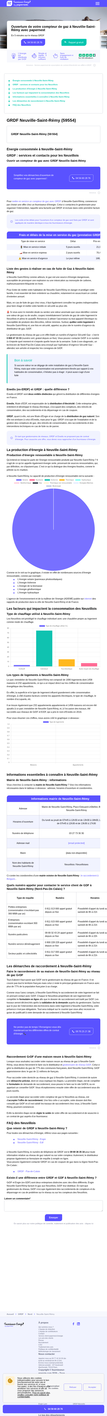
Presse (41, 1340)
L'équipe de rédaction (46, 1329)
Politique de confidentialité (48, 1349)
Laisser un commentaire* (17, 1198)
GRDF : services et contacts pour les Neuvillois (35, 84)
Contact (41, 1334)
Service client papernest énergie (50, 1336)
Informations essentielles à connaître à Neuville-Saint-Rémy (41, 97)
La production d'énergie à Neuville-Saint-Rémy (35, 89)
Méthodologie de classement (49, 1351)
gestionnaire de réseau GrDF (77, 1065)
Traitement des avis (45, 1347)
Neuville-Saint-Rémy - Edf (30, 1142)
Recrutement (43, 1343)
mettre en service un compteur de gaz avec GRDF (36, 201)
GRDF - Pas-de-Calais (29, 1171)
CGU (40, 1345)
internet (88, 599)
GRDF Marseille (79, 1404)
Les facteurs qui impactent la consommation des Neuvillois (41, 93)
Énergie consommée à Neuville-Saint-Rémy (33, 80)
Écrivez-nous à (50, 1363)
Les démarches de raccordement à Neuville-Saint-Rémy (39, 101)
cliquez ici (89, 1223)
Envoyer (53, 1217)
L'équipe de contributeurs (48, 1331)
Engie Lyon (42, 1404)
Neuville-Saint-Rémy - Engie (32, 1139)
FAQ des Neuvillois (22, 105)
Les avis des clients (45, 1338)
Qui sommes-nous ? (46, 1327)
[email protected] (76, 843)
